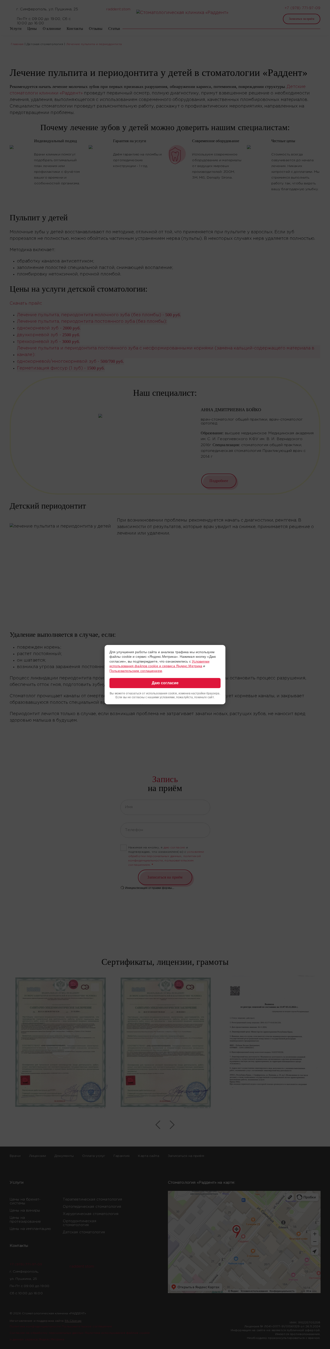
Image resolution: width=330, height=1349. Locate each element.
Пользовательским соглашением (135, 671)
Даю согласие (165, 683)
